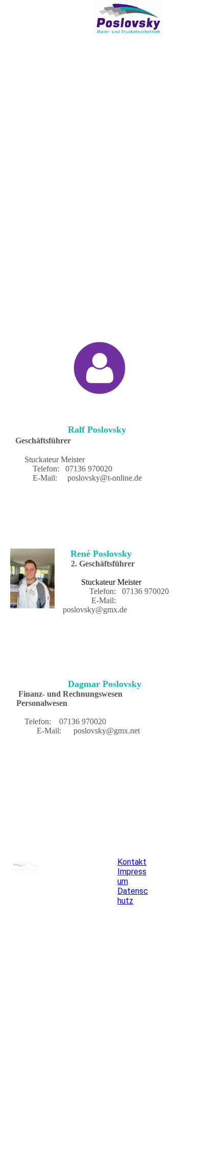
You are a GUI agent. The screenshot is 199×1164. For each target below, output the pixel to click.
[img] (127, 18)
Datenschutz (132, 896)
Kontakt (131, 862)
